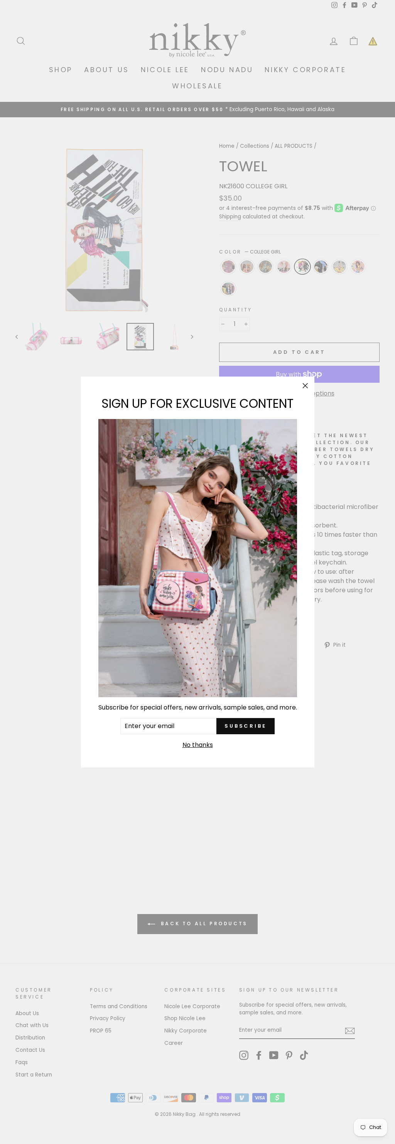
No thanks (197, 744)
